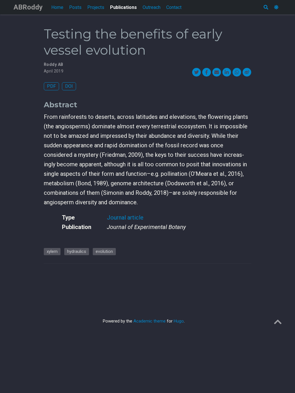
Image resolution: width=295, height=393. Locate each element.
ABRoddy (28, 7)
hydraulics (76, 251)
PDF (51, 86)
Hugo (179, 321)
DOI (69, 86)
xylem (52, 251)
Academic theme (149, 321)
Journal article (125, 217)
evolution (104, 251)
